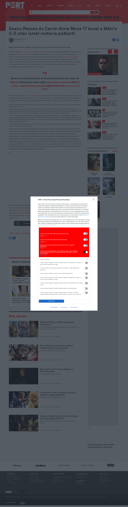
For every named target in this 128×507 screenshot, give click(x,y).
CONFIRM (51, 301)
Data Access (64, 307)
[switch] (85, 233)
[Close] (94, 200)
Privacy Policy (74, 307)
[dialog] (64, 253)
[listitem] (64, 230)
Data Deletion (54, 307)
